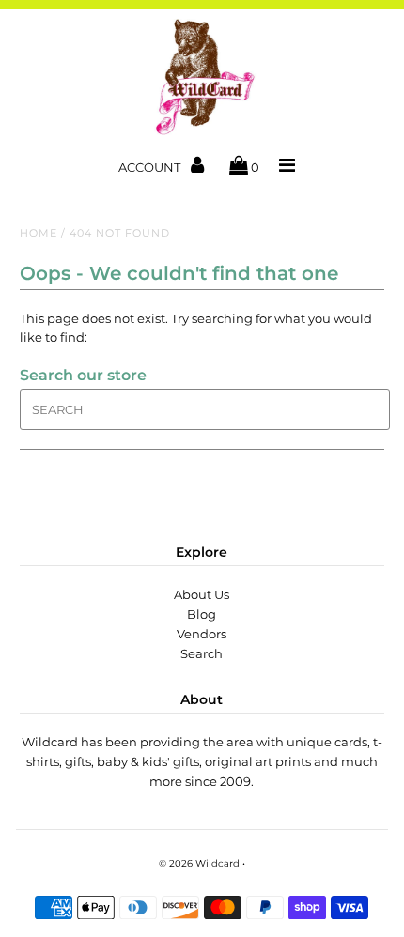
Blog (201, 614)
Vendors (201, 633)
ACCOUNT (150, 167)
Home (38, 232)
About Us (201, 594)
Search (201, 653)
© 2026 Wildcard (199, 863)
